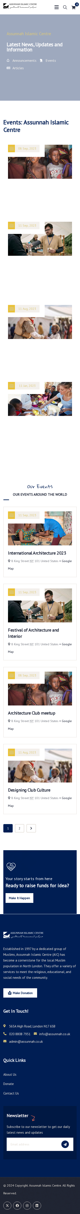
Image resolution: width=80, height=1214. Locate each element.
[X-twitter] (7, 1206)
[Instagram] (27, 1206)
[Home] (20, 7)
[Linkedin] (37, 1206)
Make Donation (23, 993)
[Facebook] (17, 1206)
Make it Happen (19, 898)
